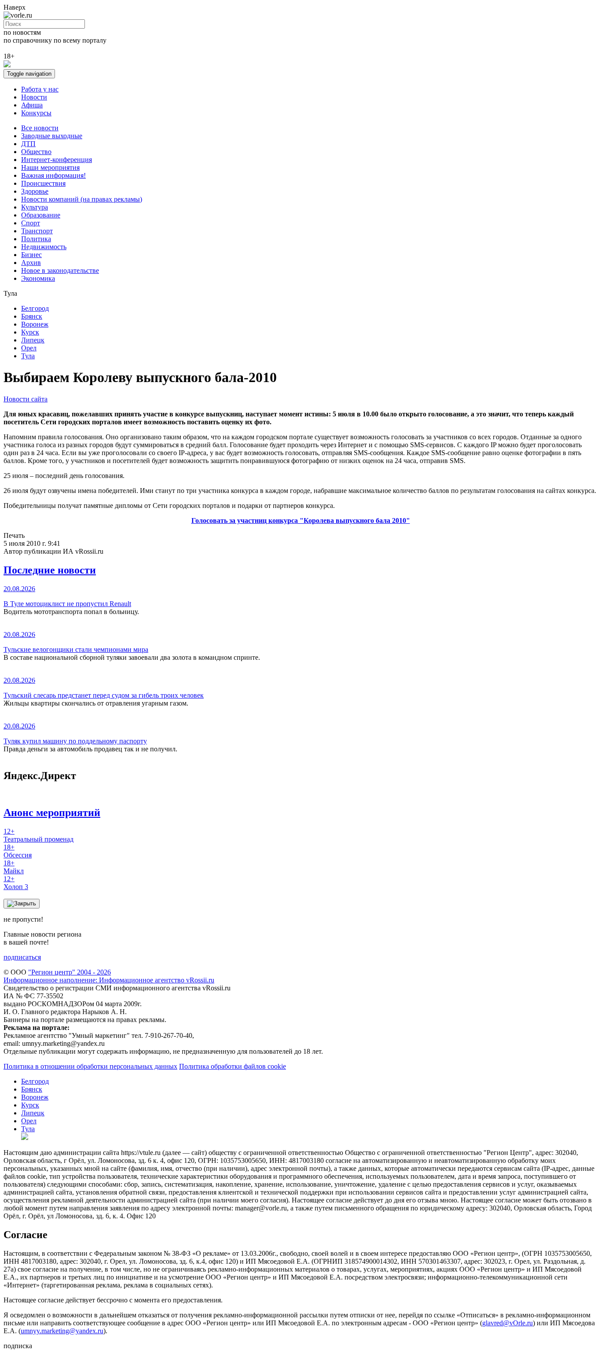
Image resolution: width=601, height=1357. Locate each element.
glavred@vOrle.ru (507, 1323)
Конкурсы (36, 113)
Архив (31, 262)
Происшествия (43, 183)
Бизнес (31, 254)
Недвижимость (43, 246)
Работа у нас (40, 89)
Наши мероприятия (50, 167)
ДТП (28, 143)
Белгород (35, 308)
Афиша (32, 105)
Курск (30, 332)
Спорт (30, 223)
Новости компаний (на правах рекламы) (81, 199)
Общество (36, 151)
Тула (28, 356)
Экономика (38, 278)
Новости (34, 97)
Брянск (31, 316)
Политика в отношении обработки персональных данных (90, 1066)
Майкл (14, 867)
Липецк (32, 340)
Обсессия (18, 851)
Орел (29, 348)
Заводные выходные (51, 136)
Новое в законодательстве (60, 270)
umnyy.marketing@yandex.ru (62, 1331)
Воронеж (34, 324)
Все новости (40, 128)
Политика (36, 239)
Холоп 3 (16, 882)
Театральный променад (38, 835)
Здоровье (34, 191)
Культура (34, 207)
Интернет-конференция (56, 159)
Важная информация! (53, 175)
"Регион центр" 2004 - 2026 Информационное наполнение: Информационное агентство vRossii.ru (109, 976)
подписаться (22, 957)
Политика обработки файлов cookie (232, 1066)
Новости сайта (26, 399)
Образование (40, 215)
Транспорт (37, 231)
